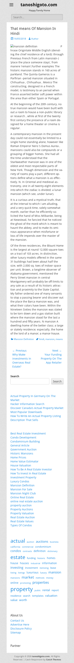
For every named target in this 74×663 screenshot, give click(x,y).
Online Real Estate (22, 497)
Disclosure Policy (21, 628)
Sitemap (15, 632)
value (13, 600)
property (21, 589)
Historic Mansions (21, 453)
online (14, 582)
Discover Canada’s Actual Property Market (36, 408)
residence (15, 595)
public (38, 590)
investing (16, 567)
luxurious (33, 572)
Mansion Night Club (23, 493)
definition (40, 551)
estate (17, 557)
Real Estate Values (22, 521)
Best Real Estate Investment (28, 433)
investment (31, 567)
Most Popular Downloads (26, 412)
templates (37, 595)
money (49, 577)
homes (51, 558)
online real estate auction (26, 501)
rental (46, 590)
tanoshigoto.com (38, 4)
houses (24, 563)
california (15, 546)
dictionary (52, 551)
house (14, 563)
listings (21, 572)
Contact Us (17, 620)
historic (41, 558)
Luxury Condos (19, 481)
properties (40, 582)
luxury (43, 572)
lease (53, 567)
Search (14, 376)
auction (30, 541)
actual (17, 540)
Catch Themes (53, 659)
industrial (35, 563)
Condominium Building (25, 441)
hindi (41, 339)
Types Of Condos (21, 525)
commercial (27, 546)
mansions (15, 577)
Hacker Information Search (27, 404)
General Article (19, 445)
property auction (21, 505)
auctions (42, 541)
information (49, 563)
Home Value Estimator (24, 461)
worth (23, 600)
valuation (51, 595)
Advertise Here (19, 624)
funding (31, 558)
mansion (49, 339)
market (28, 577)
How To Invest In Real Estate (28, 473)
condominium (43, 546)
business (54, 541)
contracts (27, 551)
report (55, 590)
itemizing (44, 567)
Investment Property (23, 477)
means (59, 339)
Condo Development (23, 437)
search (26, 595)
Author (35, 38)
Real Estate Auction (22, 517)
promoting (25, 583)
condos (15, 551)
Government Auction (23, 449)
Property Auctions (21, 509)
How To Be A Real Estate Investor (31, 469)
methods (40, 577)
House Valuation (20, 465)
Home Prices (18, 457)
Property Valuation (22, 513)
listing (13, 572)
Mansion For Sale (21, 489)
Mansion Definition (24, 339)
